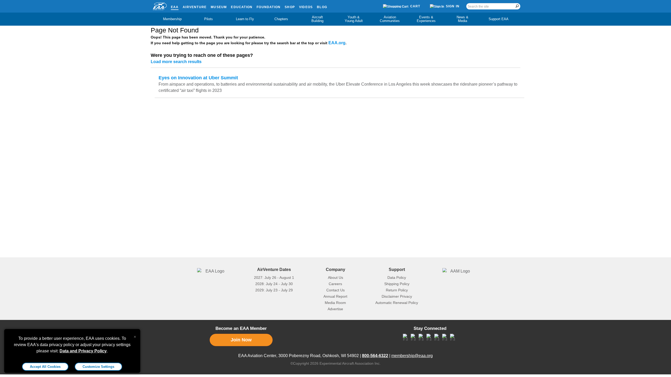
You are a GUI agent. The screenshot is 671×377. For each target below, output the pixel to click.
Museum (219, 7)
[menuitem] (172, 19)
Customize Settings (98, 367)
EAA (175, 7)
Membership (172, 19)
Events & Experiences (426, 19)
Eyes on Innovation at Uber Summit (198, 77)
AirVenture (195, 7)
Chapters (281, 19)
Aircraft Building (317, 19)
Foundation (268, 7)
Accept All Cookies (45, 367)
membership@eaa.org (412, 355)
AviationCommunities (390, 19)
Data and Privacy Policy (83, 351)
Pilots (208, 19)
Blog (322, 7)
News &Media (462, 19)
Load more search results (176, 61)
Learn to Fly (245, 19)
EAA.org (336, 43)
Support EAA (498, 19)
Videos (306, 7)
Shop (290, 7)
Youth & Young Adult (354, 19)
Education (241, 7)
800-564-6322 (375, 355)
